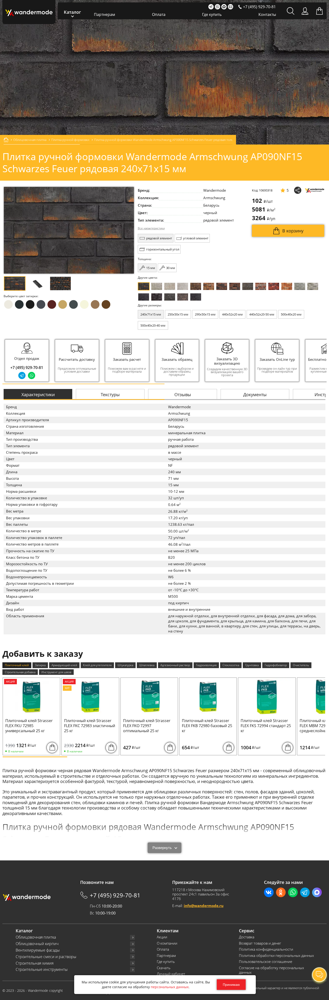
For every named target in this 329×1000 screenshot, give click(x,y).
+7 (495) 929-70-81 (26, 367)
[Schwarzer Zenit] (196, 297)
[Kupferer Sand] (235, 286)
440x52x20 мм (232, 314)
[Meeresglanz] (170, 297)
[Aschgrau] (300, 286)
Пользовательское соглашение (265, 961)
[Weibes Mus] (157, 286)
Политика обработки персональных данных (276, 955)
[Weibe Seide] (183, 286)
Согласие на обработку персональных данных (271, 970)
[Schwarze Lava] (157, 297)
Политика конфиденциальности (266, 949)
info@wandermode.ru (204, 905)
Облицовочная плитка (36, 937)
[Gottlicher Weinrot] (183, 297)
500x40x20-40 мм (152, 325)
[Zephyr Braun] (274, 286)
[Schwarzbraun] (248, 286)
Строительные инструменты (42, 969)
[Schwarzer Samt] (144, 297)
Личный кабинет (171, 974)
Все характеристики (151, 228)
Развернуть (162, 848)
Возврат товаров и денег (260, 943)
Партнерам (104, 14)
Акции (162, 937)
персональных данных (170, 987)
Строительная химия (34, 963)
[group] (77, 360)
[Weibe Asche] (313, 286)
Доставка (246, 937)
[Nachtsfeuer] (222, 286)
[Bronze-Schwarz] (196, 286)
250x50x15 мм (178, 314)
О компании (167, 943)
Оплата (158, 14)
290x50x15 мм (205, 314)
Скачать (164, 968)
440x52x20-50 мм (261, 314)
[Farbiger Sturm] (261, 286)
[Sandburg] (209, 286)
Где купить (212, 14)
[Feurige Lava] (287, 286)
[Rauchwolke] (170, 286)
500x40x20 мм (291, 314)
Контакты (267, 14)
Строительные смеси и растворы (46, 956)
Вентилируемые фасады (38, 950)
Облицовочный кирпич (37, 943)
